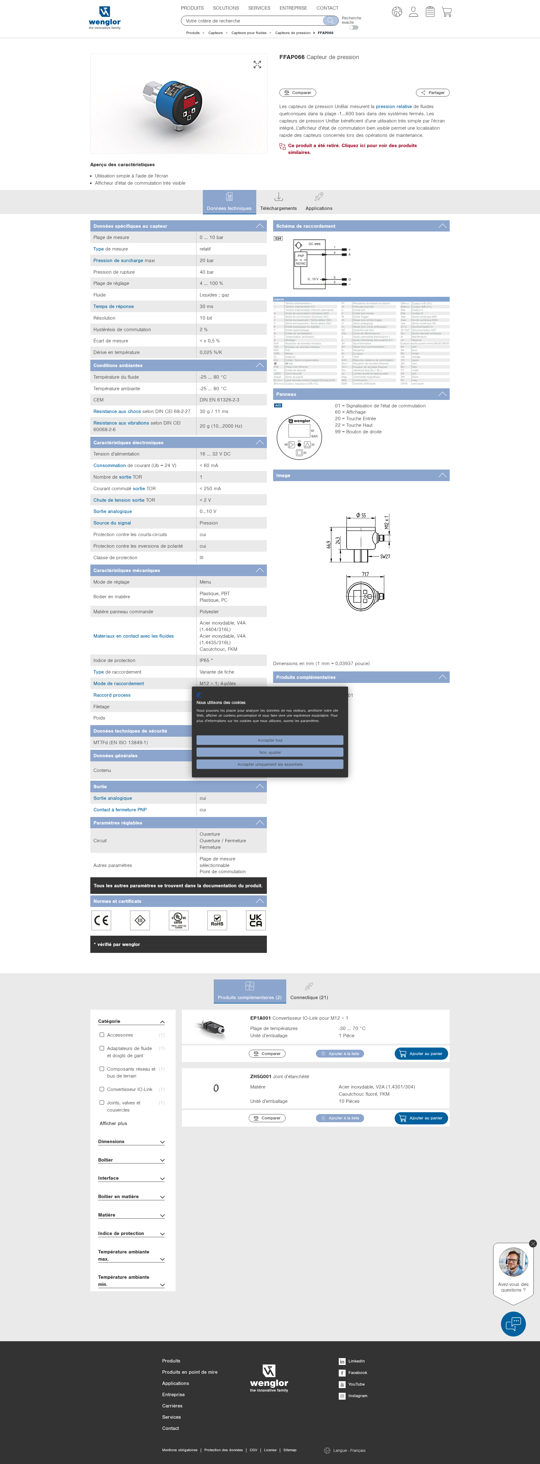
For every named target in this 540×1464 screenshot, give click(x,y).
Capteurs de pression (292, 33)
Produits (193, 33)
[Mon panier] (446, 14)
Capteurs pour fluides (249, 33)
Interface (108, 1177)
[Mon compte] (413, 14)
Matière (106, 1214)
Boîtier (105, 1159)
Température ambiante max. (123, 1255)
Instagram (357, 1395)
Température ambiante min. (123, 1280)
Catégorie (109, 1020)
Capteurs (215, 33)
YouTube (356, 1384)
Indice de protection (121, 1233)
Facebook (357, 1372)
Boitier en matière (118, 1196)
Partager (437, 92)
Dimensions (111, 1141)
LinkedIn (356, 1361)
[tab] (178, 226)
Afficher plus (113, 1123)
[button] (397, 13)
